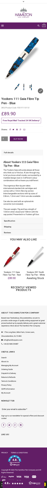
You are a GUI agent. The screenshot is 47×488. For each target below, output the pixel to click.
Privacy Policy (6, 385)
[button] (14, 460)
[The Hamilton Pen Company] (23, 13)
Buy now (18, 139)
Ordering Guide (7, 369)
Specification (9, 221)
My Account (5, 393)
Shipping (7, 227)
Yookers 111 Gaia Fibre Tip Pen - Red (12, 273)
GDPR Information (8, 389)
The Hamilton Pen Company (25, 470)
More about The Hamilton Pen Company (25, 326)
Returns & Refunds (8, 377)
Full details (9, 152)
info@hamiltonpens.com (13, 340)
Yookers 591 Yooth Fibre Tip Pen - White (35, 273)
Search (4, 358)
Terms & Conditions (8, 381)
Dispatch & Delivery (8, 373)
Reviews (7, 232)
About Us (4, 362)
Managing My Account (9, 365)
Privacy (4, 453)
